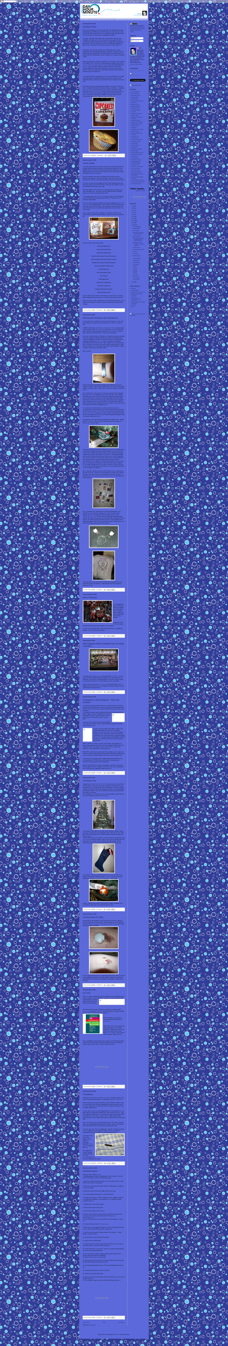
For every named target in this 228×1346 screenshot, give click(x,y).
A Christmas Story (103, 1224)
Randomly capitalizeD (136, 149)
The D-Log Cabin (135, 170)
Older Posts (121, 1322)
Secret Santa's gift (89, 89)
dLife (132, 307)
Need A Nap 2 (134, 143)
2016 (133, 210)
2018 (133, 206)
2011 (133, 218)
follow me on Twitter (140, 190)
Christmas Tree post (100, 784)
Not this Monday (100, 329)
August (135, 264)
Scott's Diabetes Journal (137, 152)
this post (97, 676)
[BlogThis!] (110, 155)
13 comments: (100, 155)
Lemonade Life (135, 136)
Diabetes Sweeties (135, 120)
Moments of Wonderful (136, 139)
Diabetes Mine (102, 65)
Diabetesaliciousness (136, 124)
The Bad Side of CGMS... (94, 917)
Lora (99, 1174)
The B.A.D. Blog (135, 164)
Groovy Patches (135, 290)
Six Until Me (134, 156)
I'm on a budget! (111, 1032)
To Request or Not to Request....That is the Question (138, 244)
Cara (140, 48)
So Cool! (86, 993)
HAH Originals (112, 331)
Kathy (100, 94)
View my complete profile (136, 64)
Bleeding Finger (135, 104)
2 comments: (99, 589)
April (134, 273)
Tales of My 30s (135, 158)
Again (91, 63)
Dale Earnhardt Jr (89, 421)
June (134, 269)
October (135, 260)
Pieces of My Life (135, 145)
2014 (133, 212)
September (135, 262)
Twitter (109, 61)
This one (100, 341)
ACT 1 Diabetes (135, 93)
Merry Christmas (90, 597)
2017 (133, 208)
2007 (133, 282)
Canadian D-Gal (135, 108)
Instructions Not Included (137, 129)
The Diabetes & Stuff (136, 172)
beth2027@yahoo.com (88, 1217)
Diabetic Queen (135, 125)
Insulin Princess (135, 131)
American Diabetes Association (136, 299)
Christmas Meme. (90, 1171)
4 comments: (99, 310)
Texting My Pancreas (136, 160)
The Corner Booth (135, 168)
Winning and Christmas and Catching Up (100, 318)
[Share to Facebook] (113, 155)
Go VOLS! (107, 876)
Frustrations (88, 1094)
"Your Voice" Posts (92, 19)
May (134, 271)
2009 (133, 222)
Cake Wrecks (114, 676)
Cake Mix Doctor (97, 91)
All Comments (135, 41)
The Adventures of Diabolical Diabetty (136, 162)
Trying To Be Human (136, 183)
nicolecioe (116, 1334)
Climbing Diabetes (135, 110)
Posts (133, 38)
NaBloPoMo (101, 1097)
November (135, 258)
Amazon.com (86, 1011)
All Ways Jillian (135, 97)
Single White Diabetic (136, 154)
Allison (118, 198)
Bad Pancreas (134, 99)
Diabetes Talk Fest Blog (137, 122)
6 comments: (99, 1317)
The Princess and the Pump (138, 182)
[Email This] (108, 155)
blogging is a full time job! (116, 1099)
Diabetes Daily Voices (136, 113)
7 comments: (99, 635)
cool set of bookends (102, 411)
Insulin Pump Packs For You (138, 292)
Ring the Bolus (134, 150)
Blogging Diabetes (135, 106)
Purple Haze (134, 147)
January (135, 279)
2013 (133, 214)
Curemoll (133, 111)
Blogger (128, 1334)
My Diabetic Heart (135, 141)
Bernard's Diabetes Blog (137, 100)
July (134, 266)
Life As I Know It (135, 138)
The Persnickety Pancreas (137, 180)
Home (83, 19)
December (135, 226)
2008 (133, 225)
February (135, 277)
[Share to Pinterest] (115, 155)
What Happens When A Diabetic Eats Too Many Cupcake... (138, 239)
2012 (133, 216)
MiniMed (112, 996)
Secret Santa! (89, 163)
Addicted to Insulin (135, 95)
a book (115, 1027)
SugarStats (134, 297)
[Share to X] (112, 155)
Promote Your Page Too (135, 75)
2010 (133, 220)
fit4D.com (85, 66)
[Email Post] (105, 155)
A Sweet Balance (135, 91)
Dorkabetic (134, 127)
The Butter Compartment (137, 166)
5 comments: (99, 909)
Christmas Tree (89, 781)
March (134, 275)
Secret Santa (100, 196)
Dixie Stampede (87, 839)
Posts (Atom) (92, 1325)
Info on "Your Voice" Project (108, 19)
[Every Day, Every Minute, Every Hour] (130, 74)
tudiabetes (133, 305)
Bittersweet (134, 102)
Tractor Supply (89, 413)
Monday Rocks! (89, 27)
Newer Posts (86, 1322)
